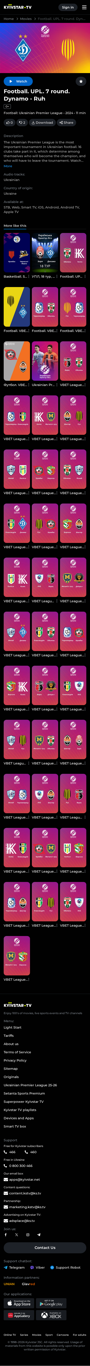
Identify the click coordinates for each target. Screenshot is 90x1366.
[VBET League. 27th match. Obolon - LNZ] (73, 901)
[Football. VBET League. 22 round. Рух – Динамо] (17, 306)
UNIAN (9, 1284)
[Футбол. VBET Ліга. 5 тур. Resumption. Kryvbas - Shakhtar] (17, 361)
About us (11, 1044)
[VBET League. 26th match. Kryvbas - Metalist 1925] (45, 847)
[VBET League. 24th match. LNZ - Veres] (45, 577)
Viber (40, 1267)
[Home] (45, 1004)
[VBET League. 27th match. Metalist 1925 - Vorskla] (17, 955)
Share (68, 122)
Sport (49, 1334)
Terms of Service (17, 1052)
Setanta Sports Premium (24, 1093)
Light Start (12, 1027)
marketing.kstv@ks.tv (27, 1207)
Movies (26, 19)
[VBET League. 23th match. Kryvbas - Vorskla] (45, 469)
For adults (79, 1334)
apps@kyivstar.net (24, 1179)
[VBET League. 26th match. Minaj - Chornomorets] (17, 793)
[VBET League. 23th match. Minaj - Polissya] (17, 469)
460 (33, 1152)
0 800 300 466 (21, 1166)
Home (9, 19)
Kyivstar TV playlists (20, 1110)
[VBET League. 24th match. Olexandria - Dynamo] (17, 523)
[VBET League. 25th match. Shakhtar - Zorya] (73, 739)
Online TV (10, 1334)
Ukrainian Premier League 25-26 (30, 1085)
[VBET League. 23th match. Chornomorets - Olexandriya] (17, 415)
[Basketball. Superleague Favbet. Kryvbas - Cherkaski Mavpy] (17, 252)
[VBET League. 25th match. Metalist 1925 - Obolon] (45, 739)
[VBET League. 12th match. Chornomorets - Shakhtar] (17, 901)
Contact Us (45, 1248)
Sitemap (11, 1069)
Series (24, 1334)
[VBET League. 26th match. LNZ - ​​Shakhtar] (45, 793)
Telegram (17, 1267)
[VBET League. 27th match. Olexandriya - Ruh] (45, 901)
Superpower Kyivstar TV (24, 1102)
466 (12, 1152)
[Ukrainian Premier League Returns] (45, 361)
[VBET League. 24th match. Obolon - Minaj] (73, 469)
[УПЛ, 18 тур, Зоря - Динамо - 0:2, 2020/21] (45, 252)
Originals (11, 1077)
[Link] (5, 1235)
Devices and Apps (19, 1118)
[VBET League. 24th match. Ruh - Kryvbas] (45, 523)
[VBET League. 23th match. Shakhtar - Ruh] (73, 415)
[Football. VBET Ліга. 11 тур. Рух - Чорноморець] (73, 306)
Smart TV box (15, 1126)
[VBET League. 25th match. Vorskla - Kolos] (17, 685)
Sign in (68, 7)
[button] (19, 1303)
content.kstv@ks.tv (25, 1193)
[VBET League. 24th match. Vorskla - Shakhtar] (73, 523)
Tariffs (9, 1036)
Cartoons (63, 1334)
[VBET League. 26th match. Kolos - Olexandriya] (17, 847)
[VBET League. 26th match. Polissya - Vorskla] (73, 847)
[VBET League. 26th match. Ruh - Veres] (73, 793)
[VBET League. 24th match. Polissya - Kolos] (17, 577)
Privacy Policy (15, 1060)
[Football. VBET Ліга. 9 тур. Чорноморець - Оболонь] (45, 306)
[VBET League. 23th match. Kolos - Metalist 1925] (45, 415)
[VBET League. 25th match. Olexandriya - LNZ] (73, 685)
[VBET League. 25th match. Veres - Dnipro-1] (45, 685)
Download (44, 122)
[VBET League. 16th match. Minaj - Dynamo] (17, 631)
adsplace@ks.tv (22, 1221)
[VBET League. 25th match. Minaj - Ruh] (17, 739)
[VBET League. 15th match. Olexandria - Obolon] (45, 631)
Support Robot (68, 1267)
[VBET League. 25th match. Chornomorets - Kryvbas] (73, 631)
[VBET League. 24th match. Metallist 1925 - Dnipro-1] (73, 577)
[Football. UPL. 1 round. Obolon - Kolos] (73, 252)
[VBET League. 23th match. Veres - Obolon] (73, 361)
